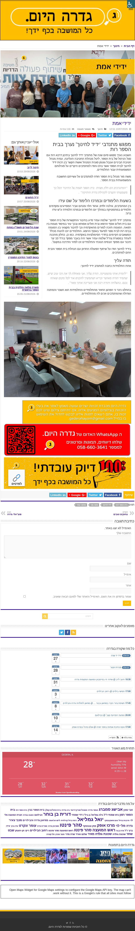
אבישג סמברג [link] (111, 809)
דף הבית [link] (129, 46)
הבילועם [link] (38, 815)
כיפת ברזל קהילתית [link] (69, 820)
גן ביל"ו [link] (86, 815)
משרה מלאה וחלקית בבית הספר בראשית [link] (24, 288)
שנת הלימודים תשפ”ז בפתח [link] (23, 227)
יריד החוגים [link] (32, 197)
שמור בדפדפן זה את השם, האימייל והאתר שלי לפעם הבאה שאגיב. (92, 596)
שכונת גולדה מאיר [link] (100, 834)
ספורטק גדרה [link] (53, 826)
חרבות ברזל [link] (124, 820)
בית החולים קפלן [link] (53, 810)
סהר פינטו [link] (71, 825)
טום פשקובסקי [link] (111, 820)
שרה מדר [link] (70, 834)
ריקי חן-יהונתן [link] (22, 830)
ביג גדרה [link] (66, 810)
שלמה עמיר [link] (81, 505)
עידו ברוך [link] (14, 826)
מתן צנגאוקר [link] (89, 826)
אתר (128, 585)
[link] (131, 8)
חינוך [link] (116, 46)
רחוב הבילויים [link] (39, 830)
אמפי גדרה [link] (93, 810)
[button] (114, 737)
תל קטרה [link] (50, 834)
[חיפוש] (45, 616)
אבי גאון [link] (128, 810)
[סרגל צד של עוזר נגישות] (131, 4)
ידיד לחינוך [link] (107, 505)
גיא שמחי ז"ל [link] (111, 814)
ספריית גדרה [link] (42, 826)
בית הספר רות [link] (121, 505)
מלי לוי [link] (120, 825)
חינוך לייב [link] (33, 167)
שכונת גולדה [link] (119, 834)
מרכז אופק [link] (106, 825)
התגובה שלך (123, 533)
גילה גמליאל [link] (97, 815)
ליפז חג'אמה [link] (54, 820)
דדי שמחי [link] (77, 815)
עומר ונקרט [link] (27, 825)
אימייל (127, 574)
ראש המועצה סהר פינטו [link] (94, 830)
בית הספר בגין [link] (36, 810)
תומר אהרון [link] (60, 834)
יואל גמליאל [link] (90, 819)
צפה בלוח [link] (127, 737)
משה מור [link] (94, 505)
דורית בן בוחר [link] (57, 814)
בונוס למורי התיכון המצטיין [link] (23, 257)
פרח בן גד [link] (120, 831)
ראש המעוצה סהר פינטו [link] (60, 830)
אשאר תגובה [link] (84, 129)
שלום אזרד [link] (81, 834)
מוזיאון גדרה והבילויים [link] (35, 820)
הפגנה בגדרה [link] (28, 815)
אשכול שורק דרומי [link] (78, 810)
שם (129, 563)
